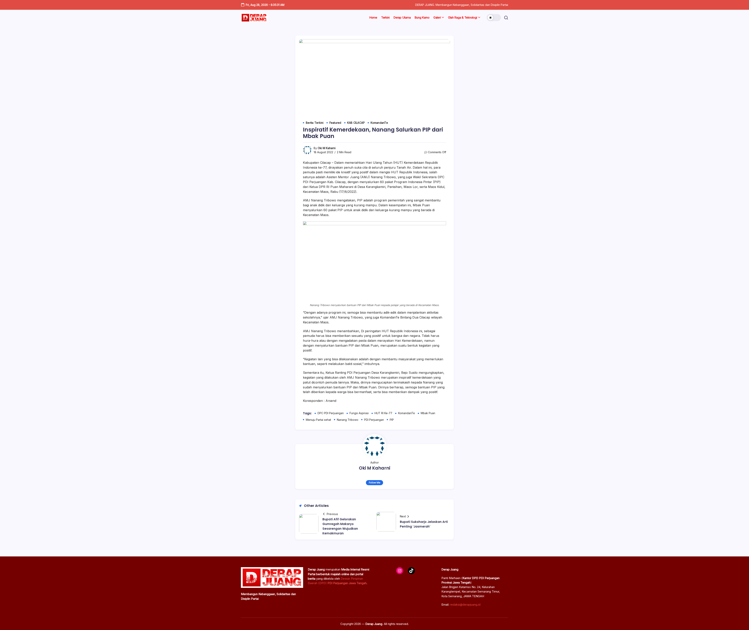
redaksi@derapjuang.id (465, 604)
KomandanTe (406, 413)
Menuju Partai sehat (318, 419)
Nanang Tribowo (347, 419)
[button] (494, 17)
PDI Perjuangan (374, 419)
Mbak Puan (428, 413)
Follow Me (374, 482)
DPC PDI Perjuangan (331, 413)
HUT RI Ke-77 (383, 413)
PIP (392, 419)
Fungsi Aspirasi (359, 413)
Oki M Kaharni (326, 148)
